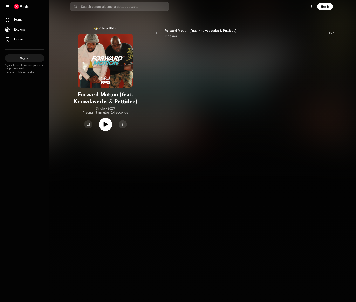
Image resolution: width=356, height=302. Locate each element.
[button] (88, 124)
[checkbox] (331, 33)
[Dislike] (308, 33)
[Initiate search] (75, 6)
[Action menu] (123, 124)
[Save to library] (88, 124)
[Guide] (7, 6)
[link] (25, 20)
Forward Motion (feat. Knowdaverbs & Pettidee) (200, 31)
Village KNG (107, 28)
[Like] (300, 33)
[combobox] (125, 6)
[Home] (21, 6)
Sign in (325, 6)
